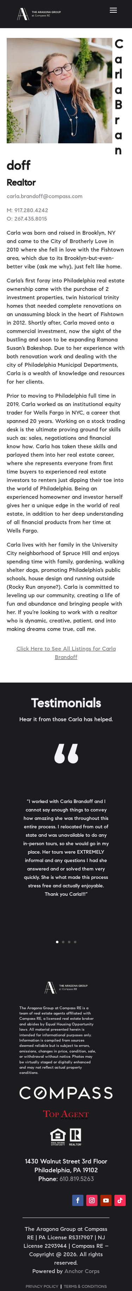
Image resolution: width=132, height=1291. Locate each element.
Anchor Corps (82, 1271)
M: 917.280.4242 (27, 211)
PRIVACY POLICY (42, 1287)
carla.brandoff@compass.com (44, 197)
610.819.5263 (76, 1179)
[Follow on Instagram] (92, 1200)
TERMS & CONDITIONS (85, 1287)
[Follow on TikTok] (120, 1200)
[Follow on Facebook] (77, 1200)
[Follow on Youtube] (106, 1200)
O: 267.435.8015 (27, 219)
